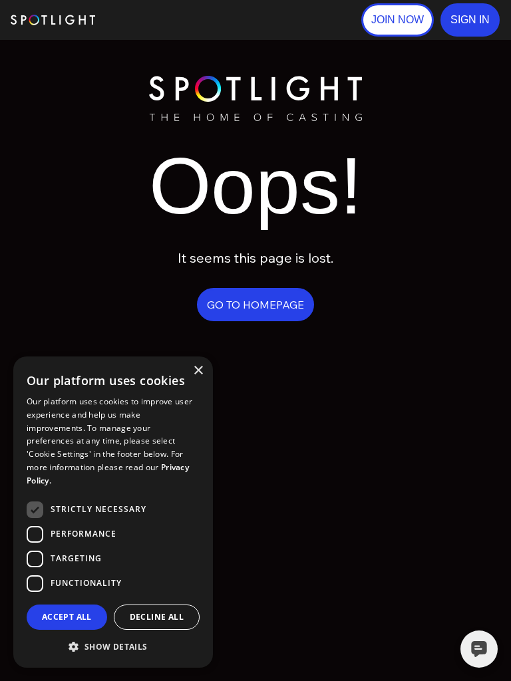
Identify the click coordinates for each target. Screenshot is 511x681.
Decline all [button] (157, 616)
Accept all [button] (67, 616)
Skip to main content (146, 20)
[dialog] (113, 512)
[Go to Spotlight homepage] (52, 20)
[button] (470, 20)
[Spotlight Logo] (255, 81)
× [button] (198, 371)
